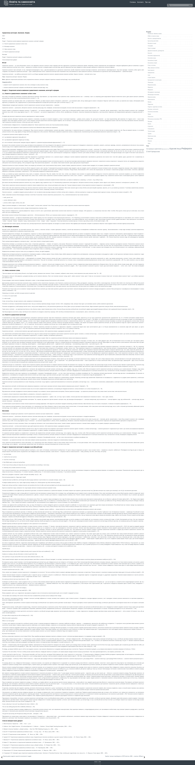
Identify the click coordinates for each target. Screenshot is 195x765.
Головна (133, 2)
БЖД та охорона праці (153, 36)
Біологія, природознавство (154, 38)
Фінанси (150, 141)
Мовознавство (151, 99)
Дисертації (164, 149)
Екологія (150, 53)
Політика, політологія (153, 109)
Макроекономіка (152, 84)
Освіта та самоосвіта (22, 1)
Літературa (150, 82)
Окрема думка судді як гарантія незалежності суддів (17, 756)
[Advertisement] (97, 18)
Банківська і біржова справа (155, 33)
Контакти (140, 2)
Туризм (149, 133)
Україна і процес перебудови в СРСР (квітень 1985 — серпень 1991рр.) (124, 756)
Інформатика (151, 72)
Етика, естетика (152, 65)
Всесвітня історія (152, 43)
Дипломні (158, 149)
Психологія (150, 116)
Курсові (173, 149)
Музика (149, 101)
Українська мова (152, 136)
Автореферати (150, 149)
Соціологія (150, 126)
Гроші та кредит (152, 48)
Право (149, 114)
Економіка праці (152, 58)
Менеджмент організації (154, 92)
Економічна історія (152, 60)
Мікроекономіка (152, 97)
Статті (148, 151)
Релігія (149, 123)
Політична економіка (153, 111)
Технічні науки (151, 131)
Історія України (151, 77)
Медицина (150, 89)
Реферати (187, 148)
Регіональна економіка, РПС (155, 119)
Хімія (149, 143)
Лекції (179, 149)
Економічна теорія (152, 62)
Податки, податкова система (155, 106)
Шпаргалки (156, 151)
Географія (150, 45)
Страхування (151, 128)
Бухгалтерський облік (153, 40)
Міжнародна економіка (153, 94)
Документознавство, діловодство (156, 50)
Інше (149, 75)
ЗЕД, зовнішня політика (153, 67)
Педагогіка (150, 104)
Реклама (150, 121)
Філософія (150, 138)
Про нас (148, 2)
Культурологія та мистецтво (154, 80)
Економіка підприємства (154, 55)
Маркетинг (150, 87)
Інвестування (151, 70)
